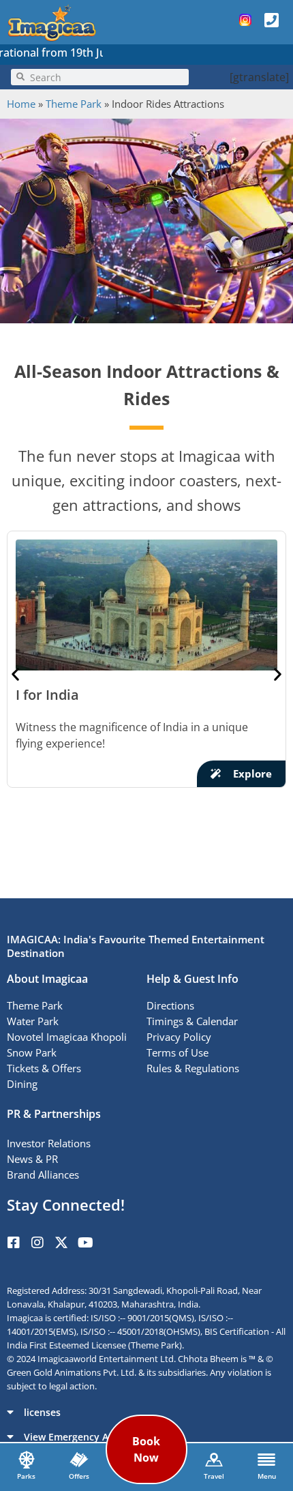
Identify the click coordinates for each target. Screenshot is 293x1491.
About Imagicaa (47, 978)
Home (21, 103)
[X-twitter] (61, 1243)
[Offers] (79, 1459)
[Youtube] (85, 1243)
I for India (47, 694)
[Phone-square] (271, 20)
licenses (42, 1412)
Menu (267, 1476)
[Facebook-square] (13, 1243)
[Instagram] (37, 1243)
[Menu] (266, 1459)
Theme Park (74, 103)
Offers (79, 1476)
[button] (15, 673)
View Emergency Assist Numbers (99, 1436)
